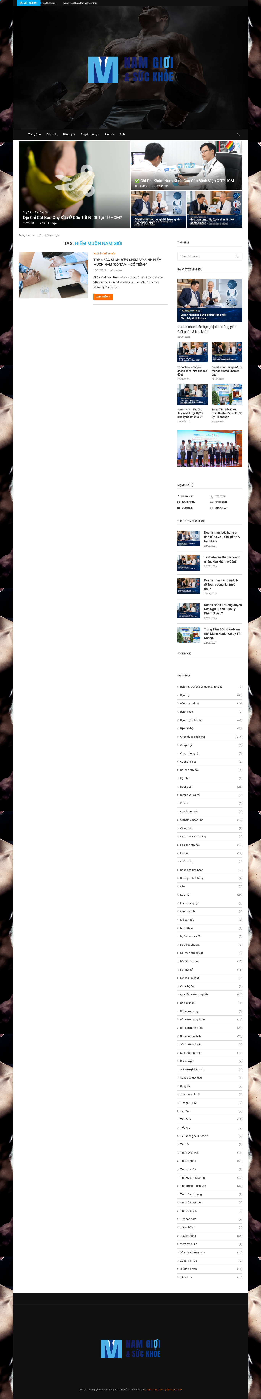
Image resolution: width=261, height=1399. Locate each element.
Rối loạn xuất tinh (211, 1036)
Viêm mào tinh (211, 1244)
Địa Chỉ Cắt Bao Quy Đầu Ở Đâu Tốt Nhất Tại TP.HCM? (72, 217)
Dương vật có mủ (211, 794)
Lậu (211, 886)
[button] (26, 184)
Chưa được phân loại (211, 736)
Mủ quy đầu (211, 919)
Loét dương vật (211, 903)
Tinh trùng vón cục (211, 1202)
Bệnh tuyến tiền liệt (211, 720)
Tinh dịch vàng (211, 1169)
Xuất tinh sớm (211, 1269)
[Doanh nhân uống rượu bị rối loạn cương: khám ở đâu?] (227, 352)
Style (122, 134)
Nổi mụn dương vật (211, 952)
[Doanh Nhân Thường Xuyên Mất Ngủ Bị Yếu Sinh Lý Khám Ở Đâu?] (192, 394)
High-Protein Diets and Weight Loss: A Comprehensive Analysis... (95, 3)
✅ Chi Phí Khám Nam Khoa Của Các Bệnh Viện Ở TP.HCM (184, 180)
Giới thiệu (52, 134)
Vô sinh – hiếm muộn (211, 1252)
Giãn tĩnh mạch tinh (211, 819)
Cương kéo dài (211, 761)
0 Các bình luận (48, 223)
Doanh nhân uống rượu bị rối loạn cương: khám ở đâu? (227, 371)
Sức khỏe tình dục (211, 1052)
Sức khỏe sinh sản (211, 1044)
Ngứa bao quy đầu (211, 936)
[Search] (238, 134)
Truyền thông (89, 134)
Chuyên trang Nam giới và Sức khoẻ (163, 1389)
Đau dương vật (211, 811)
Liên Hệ (109, 134)
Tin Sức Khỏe (211, 1160)
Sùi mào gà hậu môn (211, 1069)
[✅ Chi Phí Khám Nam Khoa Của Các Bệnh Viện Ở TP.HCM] (186, 165)
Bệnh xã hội (211, 728)
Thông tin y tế (211, 1102)
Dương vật (211, 786)
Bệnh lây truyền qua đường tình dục (211, 686)
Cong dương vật (211, 753)
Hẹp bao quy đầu (211, 844)
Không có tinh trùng (211, 878)
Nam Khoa (211, 928)
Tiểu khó (211, 1127)
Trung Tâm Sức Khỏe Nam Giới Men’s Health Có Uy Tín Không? (227, 413)
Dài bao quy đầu (211, 769)
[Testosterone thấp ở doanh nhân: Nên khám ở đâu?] (214, 209)
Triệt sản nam (211, 1219)
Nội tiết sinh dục (211, 961)
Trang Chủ (34, 134)
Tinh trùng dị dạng (211, 1194)
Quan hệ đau (211, 986)
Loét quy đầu (211, 911)
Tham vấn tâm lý (211, 1094)
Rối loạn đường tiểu (211, 1027)
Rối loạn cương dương (211, 1019)
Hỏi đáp (211, 853)
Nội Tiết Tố (211, 969)
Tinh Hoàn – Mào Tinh (211, 1177)
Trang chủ (24, 235)
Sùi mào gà (211, 1061)
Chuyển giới (211, 745)
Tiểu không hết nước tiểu (211, 1136)
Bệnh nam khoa (211, 703)
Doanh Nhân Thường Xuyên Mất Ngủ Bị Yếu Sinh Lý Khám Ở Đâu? (190, 413)
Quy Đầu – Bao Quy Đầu (211, 994)
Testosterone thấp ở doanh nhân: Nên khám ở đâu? (192, 371)
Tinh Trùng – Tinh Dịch (211, 1185)
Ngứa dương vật (211, 944)
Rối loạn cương (211, 1011)
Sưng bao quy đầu (211, 1077)
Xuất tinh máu (211, 1260)
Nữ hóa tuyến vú (211, 977)
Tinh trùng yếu (211, 1210)
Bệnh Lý (68, 134)
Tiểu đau (211, 1111)
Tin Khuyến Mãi (211, 1152)
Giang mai (211, 828)
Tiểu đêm (211, 1119)
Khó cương (211, 861)
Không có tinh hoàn (211, 869)
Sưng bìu (211, 1086)
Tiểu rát (211, 1144)
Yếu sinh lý (211, 1277)
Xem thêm (102, 296)
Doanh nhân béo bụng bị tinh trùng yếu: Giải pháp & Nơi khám (206, 329)
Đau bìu (211, 803)
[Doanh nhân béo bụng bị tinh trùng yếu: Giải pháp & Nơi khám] (158, 209)
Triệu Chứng (211, 1227)
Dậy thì (211, 778)
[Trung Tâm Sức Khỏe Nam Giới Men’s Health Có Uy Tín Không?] (227, 394)
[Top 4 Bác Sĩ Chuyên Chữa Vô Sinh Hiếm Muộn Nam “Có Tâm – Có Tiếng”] (53, 275)
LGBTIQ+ (211, 894)
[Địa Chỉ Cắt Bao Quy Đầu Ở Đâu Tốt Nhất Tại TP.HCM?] (74, 184)
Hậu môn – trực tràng (211, 836)
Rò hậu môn (211, 1002)
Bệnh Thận (211, 711)
